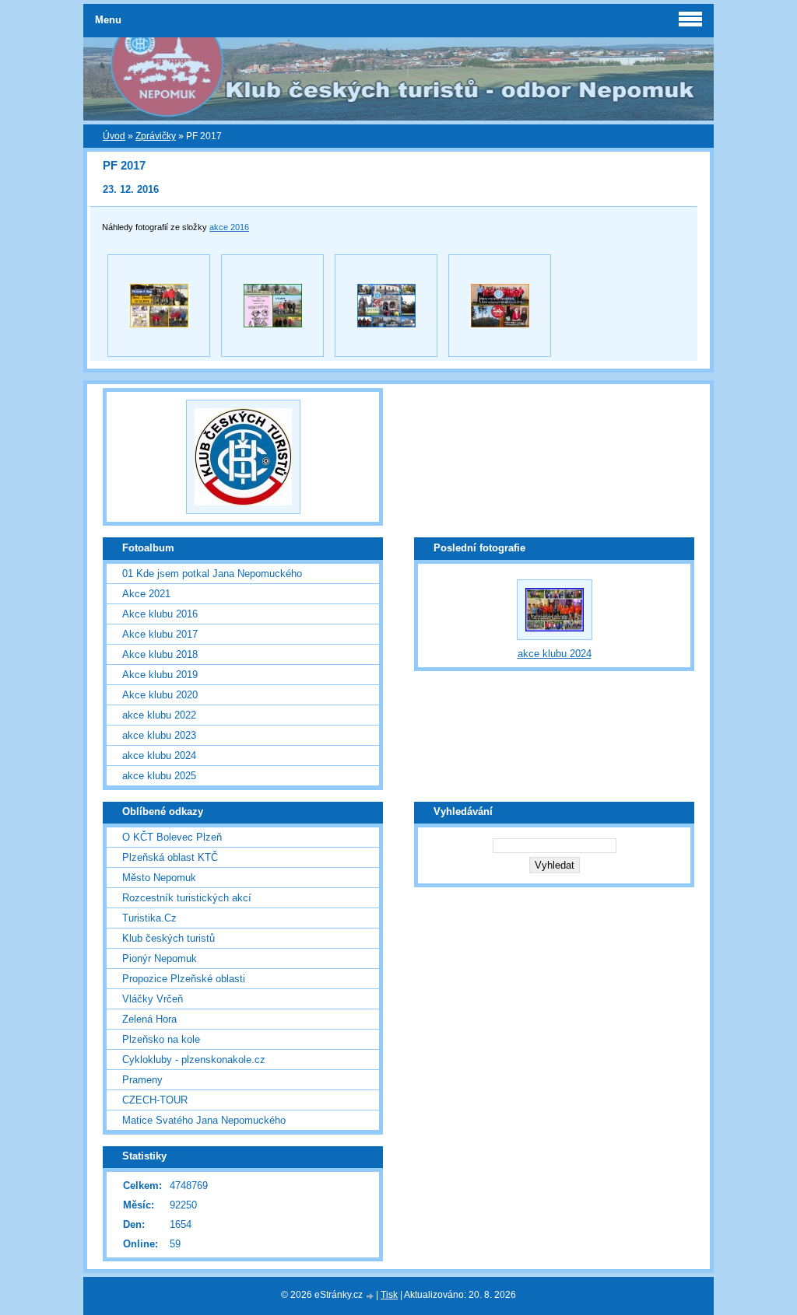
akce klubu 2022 (159, 715)
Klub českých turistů (168, 938)
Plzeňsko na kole (161, 1039)
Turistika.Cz (149, 918)
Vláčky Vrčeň (152, 999)
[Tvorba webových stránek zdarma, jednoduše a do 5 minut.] (370, 1295)
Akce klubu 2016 (160, 614)
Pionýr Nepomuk (159, 958)
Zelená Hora (149, 1019)
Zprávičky (155, 136)
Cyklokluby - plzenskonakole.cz (193, 1059)
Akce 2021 (146, 594)
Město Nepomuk (159, 877)
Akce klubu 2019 (160, 674)
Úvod (114, 136)
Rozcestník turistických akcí (186, 898)
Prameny (142, 1080)
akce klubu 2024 (159, 755)
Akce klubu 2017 (160, 634)
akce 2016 (229, 227)
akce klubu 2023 (159, 735)
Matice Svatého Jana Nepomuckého (204, 1120)
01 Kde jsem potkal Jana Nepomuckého (212, 573)
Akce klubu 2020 (160, 695)
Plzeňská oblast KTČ (170, 857)
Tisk (389, 1294)
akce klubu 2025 (159, 776)
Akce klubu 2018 (160, 654)
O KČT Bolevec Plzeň (172, 837)
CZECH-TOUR (155, 1100)
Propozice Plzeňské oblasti (183, 979)
